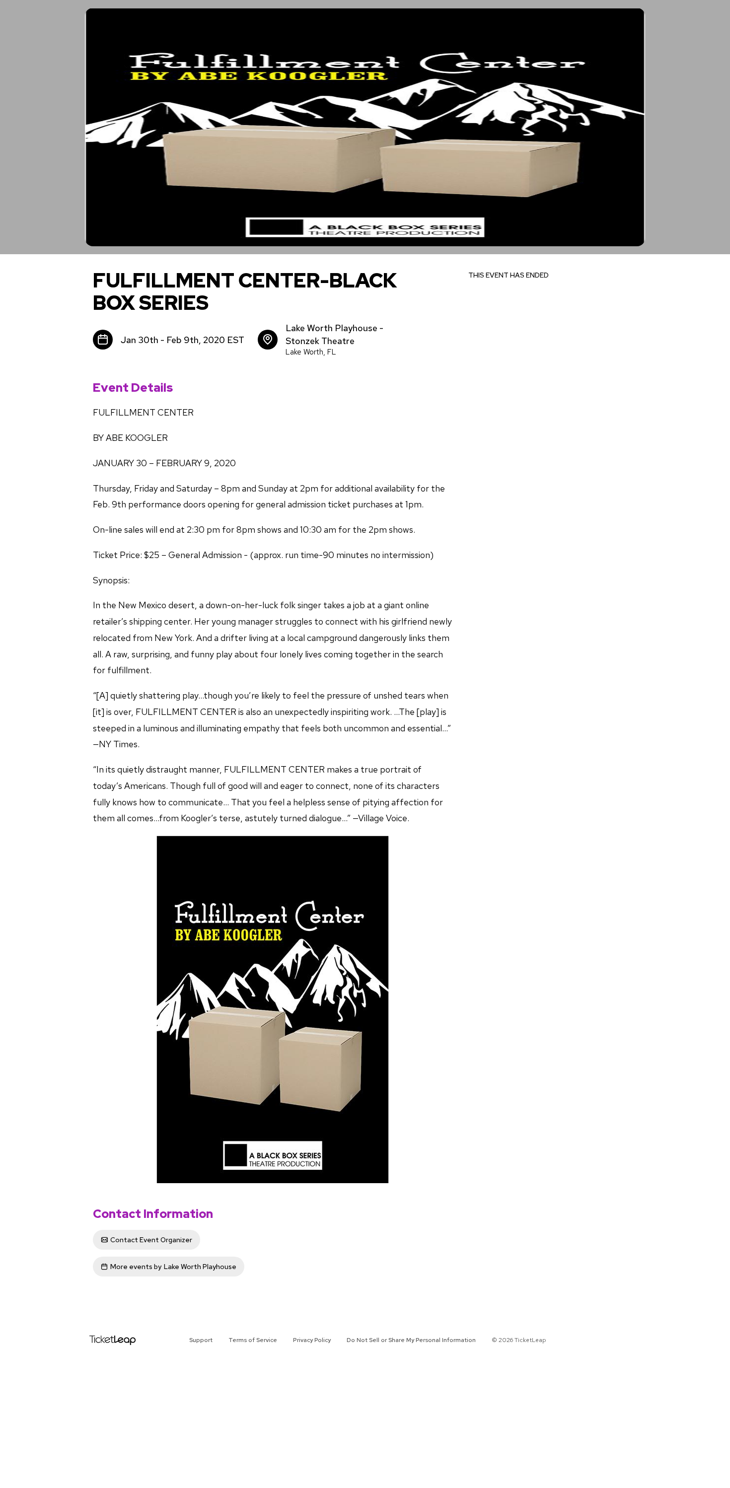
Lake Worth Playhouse (173, 1266)
